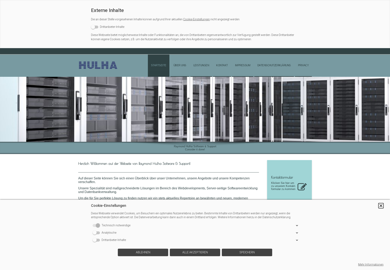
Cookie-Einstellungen (196, 19)
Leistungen (201, 65)
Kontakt (222, 65)
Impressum (242, 65)
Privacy (303, 65)
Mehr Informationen (371, 264)
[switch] (107, 27)
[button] (381, 205)
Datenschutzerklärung (274, 65)
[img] (98, 65)
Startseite (158, 65)
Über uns (179, 65)
